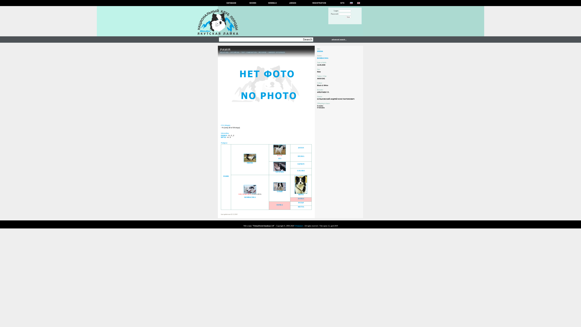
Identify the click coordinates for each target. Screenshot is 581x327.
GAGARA (301, 171)
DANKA (301, 199)
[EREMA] (250, 161)
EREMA (250, 163)
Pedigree (263, 52)
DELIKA (301, 156)
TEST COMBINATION (249, 52)
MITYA (301, 194)
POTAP (301, 203)
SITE (342, 3)
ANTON (301, 148)
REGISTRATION (319, 3)
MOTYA (301, 207)
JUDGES (292, 3)
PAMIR (226, 176)
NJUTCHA (280, 172)
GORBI (279, 191)
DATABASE (231, 3)
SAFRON (300, 164)
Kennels (272, 3)
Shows (252, 3)
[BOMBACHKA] (250, 192)
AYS (279, 158)
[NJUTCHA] (279, 170)
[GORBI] (279, 190)
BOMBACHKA (250, 197)
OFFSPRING (235, 52)
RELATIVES (224, 52)
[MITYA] (301, 193)
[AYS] (279, 154)
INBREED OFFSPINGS (276, 52)
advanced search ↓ (339, 39)
